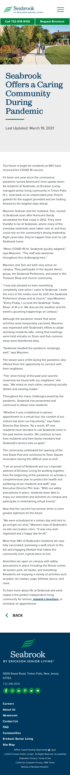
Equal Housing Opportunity (35, 749)
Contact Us (10, 721)
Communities (12, 733)
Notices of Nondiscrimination (35, 767)
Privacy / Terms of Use (40, 758)
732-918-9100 (17, 21)
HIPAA (17, 749)
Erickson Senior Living (18, 738)
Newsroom (10, 715)
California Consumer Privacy (29, 762)
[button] (31, 9)
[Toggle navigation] (60, 9)
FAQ (6, 727)
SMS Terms (49, 762)
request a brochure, (45, 599)
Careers (8, 703)
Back (18, 615)
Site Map (9, 744)
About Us (9, 709)
